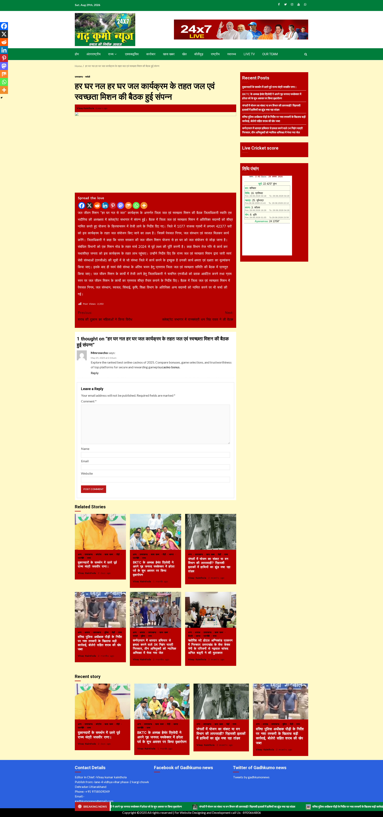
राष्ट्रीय (215, 54)
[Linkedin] (105, 205)
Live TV (249, 54)
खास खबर (169, 54)
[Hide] (1, 97)
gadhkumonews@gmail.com (94, 801)
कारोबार (150, 54)
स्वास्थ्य (231, 54)
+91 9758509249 (97, 791)
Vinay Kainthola (85, 108)
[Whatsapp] (136, 205)
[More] (143, 205)
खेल (184, 54)
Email (85, 461)
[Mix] (128, 205)
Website (87, 473)
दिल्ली (191, 636)
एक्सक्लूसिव (132, 54)
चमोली (87, 77)
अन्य (80, 554)
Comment (89, 401)
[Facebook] (81, 205)
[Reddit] (97, 205)
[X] (89, 205)
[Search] (305, 54)
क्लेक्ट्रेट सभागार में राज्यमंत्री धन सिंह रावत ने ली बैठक (197, 315)
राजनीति (81, 558)
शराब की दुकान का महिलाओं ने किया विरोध (105, 315)
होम (77, 54)
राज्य (111, 54)
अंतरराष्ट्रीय (93, 54)
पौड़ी (118, 554)
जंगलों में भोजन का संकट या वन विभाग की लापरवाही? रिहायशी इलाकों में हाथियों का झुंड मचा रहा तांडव (210, 532)
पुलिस (107, 632)
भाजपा (172, 554)
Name (85, 448)
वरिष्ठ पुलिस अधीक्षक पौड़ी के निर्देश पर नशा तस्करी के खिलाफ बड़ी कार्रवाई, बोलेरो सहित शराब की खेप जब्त (100, 610)
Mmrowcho (99, 353)
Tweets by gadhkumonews (251, 777)
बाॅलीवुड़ (198, 54)
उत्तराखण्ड (79, 77)
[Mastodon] (120, 205)
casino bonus (171, 367)
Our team (270, 54)
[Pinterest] (112, 205)
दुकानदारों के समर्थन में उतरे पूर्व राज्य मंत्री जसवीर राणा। (100, 532)
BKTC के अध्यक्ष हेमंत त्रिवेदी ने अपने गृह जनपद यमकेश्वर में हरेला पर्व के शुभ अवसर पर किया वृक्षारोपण (155, 532)
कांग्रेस (99, 554)
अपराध (88, 632)
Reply (95, 373)
